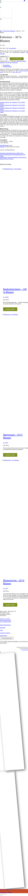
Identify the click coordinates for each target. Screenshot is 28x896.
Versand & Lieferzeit (5, 633)
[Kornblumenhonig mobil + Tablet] (10, 654)
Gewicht (2, 56)
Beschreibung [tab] (6, 65)
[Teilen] (3, 894)
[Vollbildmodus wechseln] (2, 894)
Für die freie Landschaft (12, 62)
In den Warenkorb (16, 59)
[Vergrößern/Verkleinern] (0, 894)
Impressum (2, 627)
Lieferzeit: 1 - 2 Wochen (4, 889)
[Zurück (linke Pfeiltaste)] (0, 895)
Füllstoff (2, 146)
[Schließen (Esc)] (5, 894)
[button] (0, 652)
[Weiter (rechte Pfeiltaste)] (2, 895)
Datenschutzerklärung (5, 625)
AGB (1, 630)
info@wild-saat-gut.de (5, 620)
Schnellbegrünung (4, 145)
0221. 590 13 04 (17, 72)
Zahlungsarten (3, 635)
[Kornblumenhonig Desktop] (10, 772)
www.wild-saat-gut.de (5, 621)
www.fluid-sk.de (24, 649)
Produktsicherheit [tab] (7, 66)
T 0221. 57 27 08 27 (5, 619)
